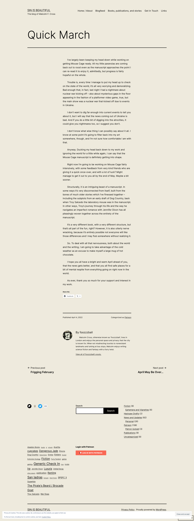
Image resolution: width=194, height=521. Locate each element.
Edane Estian (43, 455)
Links (164, 10)
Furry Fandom (56, 459)
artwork (50, 447)
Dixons (62, 451)
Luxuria (48, 468)
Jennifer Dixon (37, 469)
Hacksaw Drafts (131, 413)
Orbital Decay (58, 469)
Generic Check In (47, 464)
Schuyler (46, 478)
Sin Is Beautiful (38, 10)
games (64, 459)
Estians (57, 454)
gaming (29, 464)
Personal (129, 421)
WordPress (161, 509)
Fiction (127, 406)
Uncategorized (131, 437)
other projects (31, 473)
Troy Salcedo (33, 494)
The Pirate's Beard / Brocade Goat (45, 488)
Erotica (50, 455)
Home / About (85, 10)
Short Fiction (53, 478)
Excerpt (64, 455)
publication (41, 473)
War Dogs (45, 494)
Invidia (67, 464)
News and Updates (133, 417)
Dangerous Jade (48, 450)
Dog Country (32, 455)
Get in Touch (151, 10)
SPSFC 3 (62, 477)
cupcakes (32, 450)
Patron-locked (132, 429)
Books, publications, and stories (125, 10)
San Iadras (34, 477)
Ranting (52, 472)
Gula (62, 464)
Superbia (31, 481)
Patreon (128, 317)
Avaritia (57, 447)
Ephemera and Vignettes (137, 410)
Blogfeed (100, 10)
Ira (28, 468)
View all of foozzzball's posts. (88, 354)
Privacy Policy (127, 509)
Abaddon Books (33, 447)
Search (79, 406)
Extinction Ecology (33, 459)
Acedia (43, 447)
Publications (129, 433)
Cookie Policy (46, 517)
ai (46, 447)
